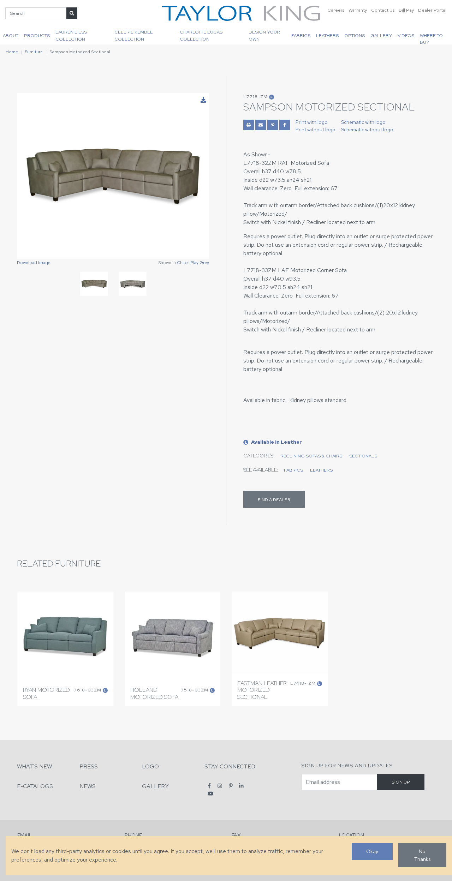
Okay (372, 851)
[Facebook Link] (284, 125)
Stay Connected (229, 766)
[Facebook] (209, 786)
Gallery (381, 35)
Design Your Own (264, 35)
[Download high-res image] (203, 100)
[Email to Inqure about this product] (260, 125)
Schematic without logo (367, 129)
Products (37, 35)
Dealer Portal (432, 10)
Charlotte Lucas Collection (201, 35)
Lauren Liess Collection (71, 35)
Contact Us (382, 10)
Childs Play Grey (193, 262)
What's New (34, 766)
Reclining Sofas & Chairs (311, 456)
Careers (335, 10)
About (10, 35)
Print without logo (315, 129)
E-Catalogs (35, 786)
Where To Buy (431, 38)
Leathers (327, 35)
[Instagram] (220, 786)
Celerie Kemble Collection (133, 35)
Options (354, 35)
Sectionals (363, 456)
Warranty (358, 10)
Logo (150, 766)
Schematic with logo (363, 122)
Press (88, 766)
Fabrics (300, 35)
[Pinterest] (231, 786)
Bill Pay (406, 10)
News (87, 786)
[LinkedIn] (241, 786)
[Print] (248, 125)
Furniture (34, 52)
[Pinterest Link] (272, 125)
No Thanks (422, 855)
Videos (406, 35)
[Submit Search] (71, 13)
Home (12, 52)
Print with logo (312, 122)
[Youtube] (210, 793)
